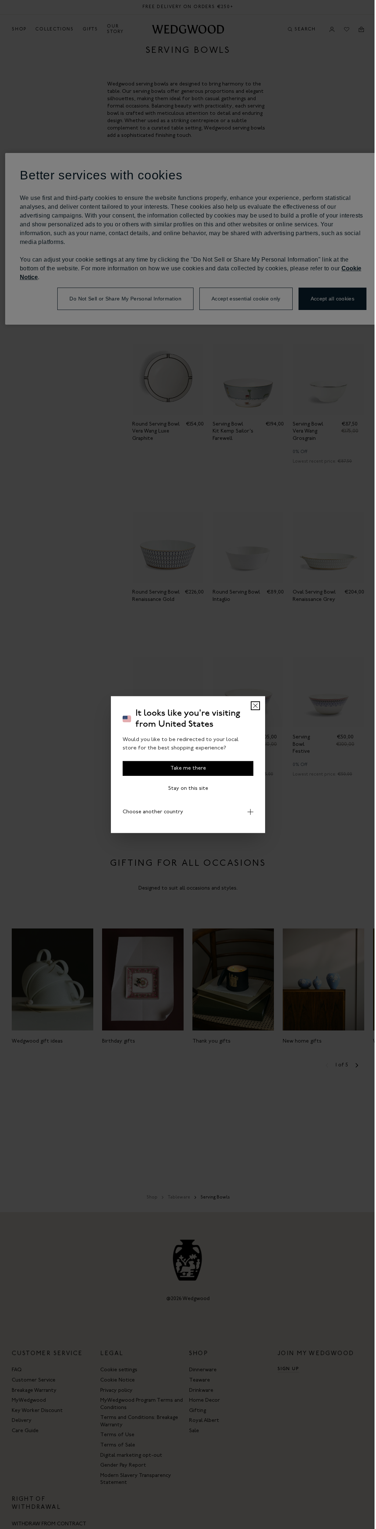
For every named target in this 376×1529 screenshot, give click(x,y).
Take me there (188, 768)
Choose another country (150, 812)
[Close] (255, 705)
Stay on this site (188, 788)
